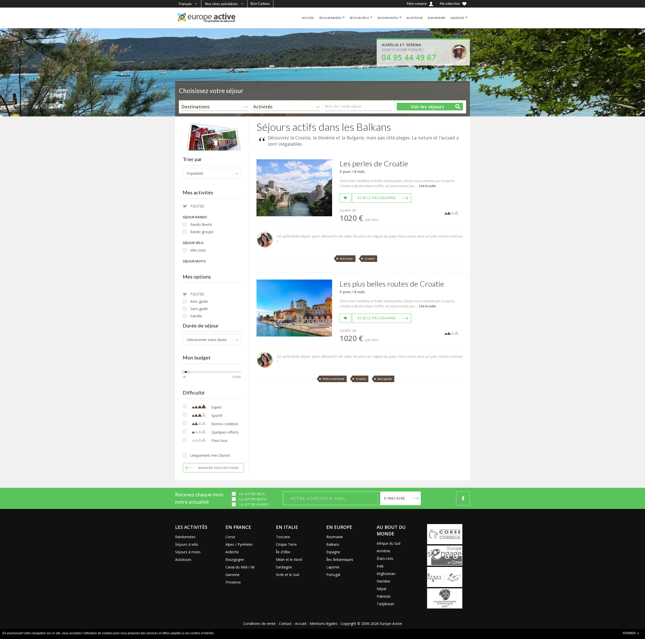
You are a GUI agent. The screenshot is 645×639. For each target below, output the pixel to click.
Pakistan (384, 596)
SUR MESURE (436, 18)
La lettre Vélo (252, 494)
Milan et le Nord (289, 559)
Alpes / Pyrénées (239, 544)
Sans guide (199, 308)
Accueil (300, 623)
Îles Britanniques (339, 559)
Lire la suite (427, 186)
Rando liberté (201, 224)
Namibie (383, 581)
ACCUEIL (308, 18)
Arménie (383, 551)
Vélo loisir (198, 250)
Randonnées (185, 536)
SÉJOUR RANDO (330, 18)
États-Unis (385, 558)
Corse (230, 536)
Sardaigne (284, 567)
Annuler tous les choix (218, 467)
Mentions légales (323, 623)
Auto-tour (346, 258)
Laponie (332, 567)
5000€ (236, 377)
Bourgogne (234, 559)
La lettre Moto (253, 499)
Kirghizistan (386, 573)
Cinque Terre (286, 544)
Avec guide (199, 301)
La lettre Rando (254, 504)
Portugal (333, 574)
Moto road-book (333, 379)
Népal (381, 588)
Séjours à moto (188, 552)
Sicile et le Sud (287, 574)
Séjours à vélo (186, 544)
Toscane (283, 536)
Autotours (183, 559)
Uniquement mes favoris (210, 455)
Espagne (333, 552)
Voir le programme (376, 198)
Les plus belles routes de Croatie (392, 283)
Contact (285, 623)
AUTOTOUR (414, 18)
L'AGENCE (457, 18)
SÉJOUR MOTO (387, 18)
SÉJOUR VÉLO (359, 18)
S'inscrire (394, 498)
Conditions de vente (259, 623)
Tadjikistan (385, 603)
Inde (380, 566)
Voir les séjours (427, 107)
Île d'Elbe (283, 552)
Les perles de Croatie (374, 163)
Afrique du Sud (388, 543)
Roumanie (334, 536)
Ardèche (232, 552)
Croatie (370, 258)
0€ (184, 377)
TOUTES (197, 206)
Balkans (332, 544)
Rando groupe (201, 231)
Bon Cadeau (260, 3)
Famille (196, 316)
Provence (233, 582)
